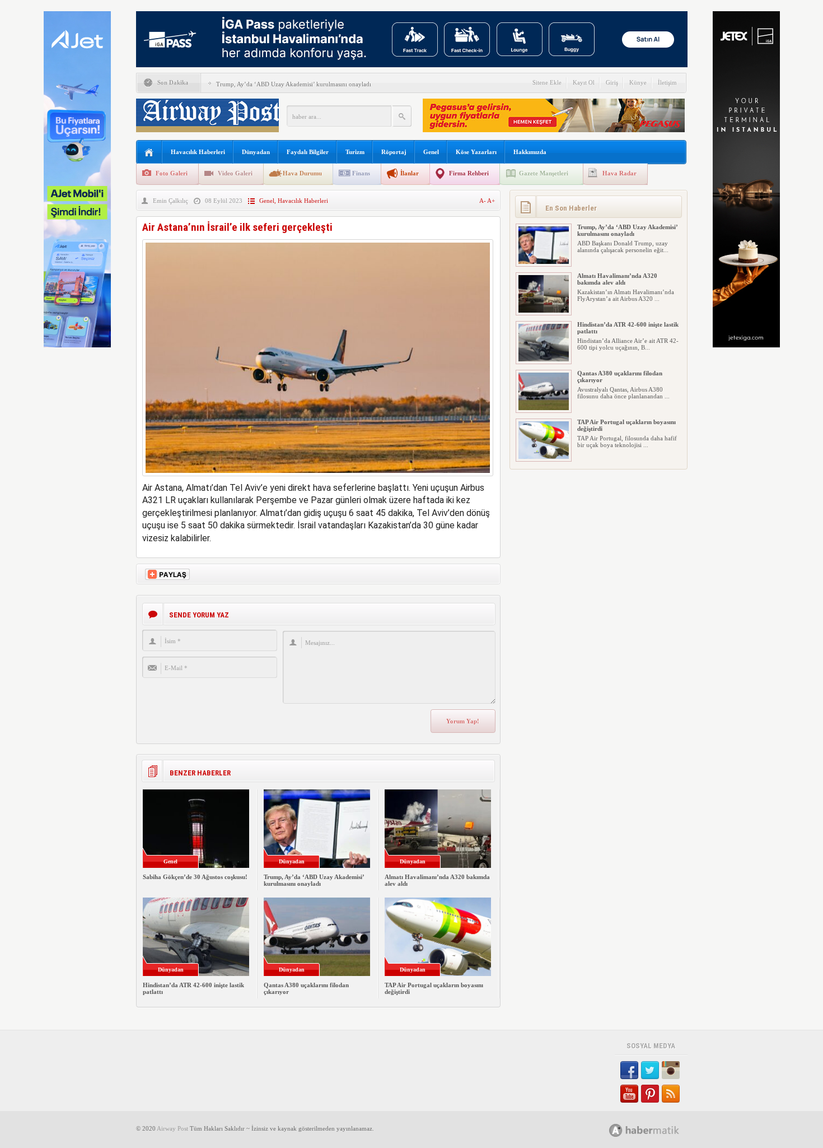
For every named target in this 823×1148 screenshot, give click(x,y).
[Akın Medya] (616, 1130)
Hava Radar (619, 173)
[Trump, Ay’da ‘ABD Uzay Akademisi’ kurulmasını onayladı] (543, 262)
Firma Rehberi (469, 173)
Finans (361, 173)
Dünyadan (256, 151)
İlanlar (409, 173)
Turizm (354, 151)
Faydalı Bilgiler (308, 151)
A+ (491, 200)
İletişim (667, 82)
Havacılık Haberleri (198, 151)
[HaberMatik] (656, 1130)
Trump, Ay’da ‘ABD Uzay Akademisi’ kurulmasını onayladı (293, 84)
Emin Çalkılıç (170, 200)
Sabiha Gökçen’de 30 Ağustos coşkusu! (195, 876)
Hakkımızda (529, 151)
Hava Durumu (302, 173)
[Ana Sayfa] (149, 152)
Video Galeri (235, 173)
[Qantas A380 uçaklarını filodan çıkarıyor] (543, 408)
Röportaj (393, 151)
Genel (431, 151)
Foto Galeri (172, 173)
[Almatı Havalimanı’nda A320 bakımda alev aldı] (543, 310)
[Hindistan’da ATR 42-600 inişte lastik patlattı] (543, 359)
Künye (638, 82)
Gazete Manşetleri (543, 173)
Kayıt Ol (584, 82)
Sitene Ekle (547, 82)
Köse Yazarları (476, 151)
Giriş (612, 82)
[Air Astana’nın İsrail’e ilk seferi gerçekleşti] (317, 478)
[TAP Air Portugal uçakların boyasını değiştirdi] (543, 457)
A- (483, 200)
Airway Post (172, 1128)
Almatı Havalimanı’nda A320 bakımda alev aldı (617, 279)
